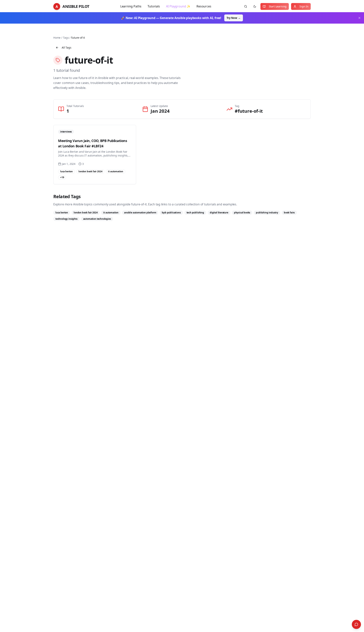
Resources (203, 6)
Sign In (303, 6)
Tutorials (154, 6)
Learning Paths (131, 6)
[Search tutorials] (245, 6)
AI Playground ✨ (178, 6)
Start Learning (278, 6)
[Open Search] (356, 624)
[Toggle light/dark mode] (254, 6)
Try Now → (233, 18)
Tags (66, 37)
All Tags (66, 47)
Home (57, 37)
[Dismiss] (359, 17)
